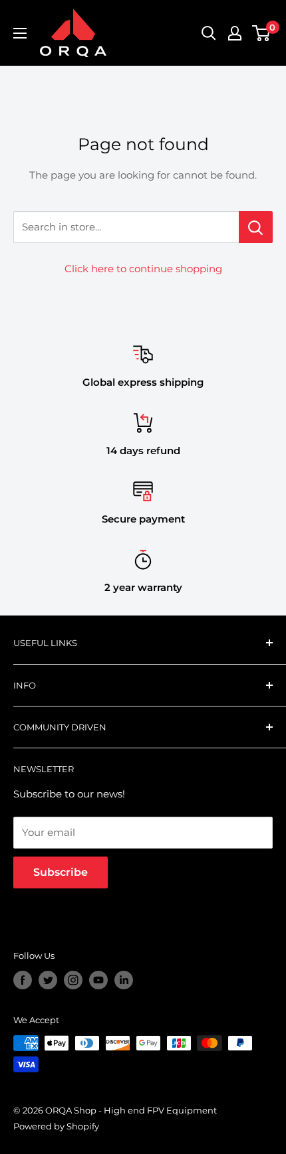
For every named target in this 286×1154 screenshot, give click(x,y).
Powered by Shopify (56, 1126)
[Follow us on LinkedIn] (123, 980)
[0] (261, 33)
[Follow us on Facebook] (22, 980)
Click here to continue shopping (143, 268)
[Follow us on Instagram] (73, 980)
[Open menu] (20, 33)
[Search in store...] (256, 227)
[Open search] (209, 33)
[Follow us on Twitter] (48, 980)
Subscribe (60, 872)
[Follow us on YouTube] (98, 980)
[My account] (234, 33)
